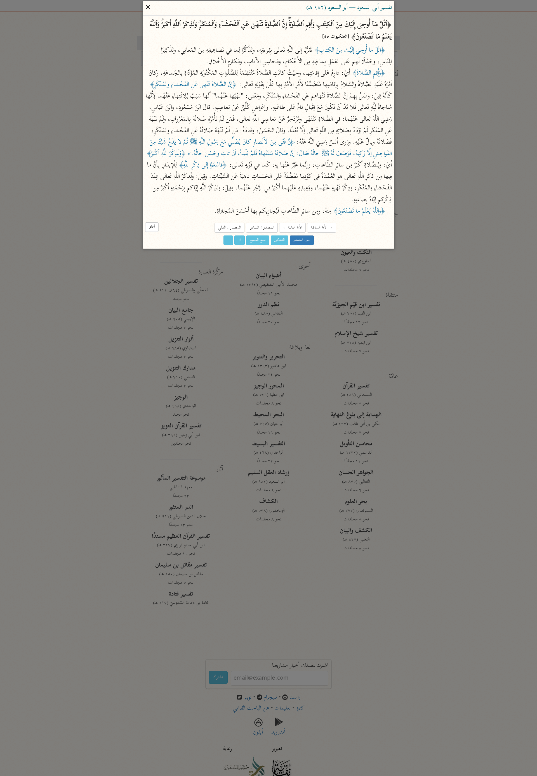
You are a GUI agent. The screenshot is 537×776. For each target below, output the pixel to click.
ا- (228, 240)
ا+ (239, 240)
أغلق (152, 227)
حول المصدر (301, 240)
